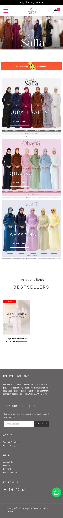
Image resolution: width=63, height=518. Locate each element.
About (7, 435)
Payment (7, 469)
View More (19, 121)
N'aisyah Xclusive (30, 508)
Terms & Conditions (11, 442)
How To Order (9, 465)
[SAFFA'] (31, 32)
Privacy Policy (9, 445)
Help (6, 455)
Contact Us (8, 462)
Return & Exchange (11, 472)
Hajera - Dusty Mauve (16, 338)
